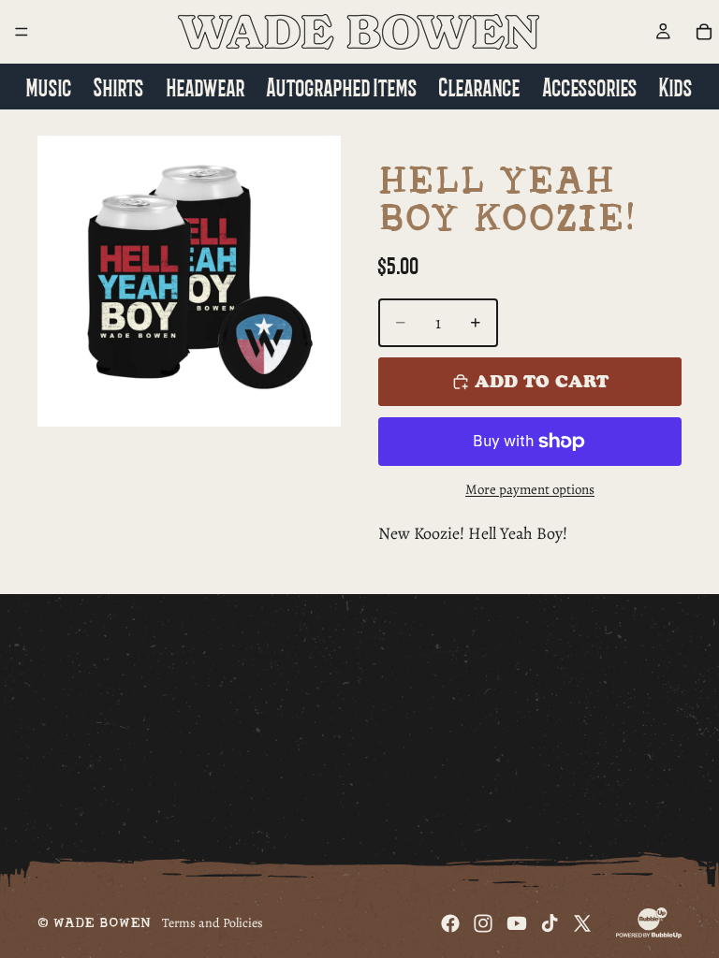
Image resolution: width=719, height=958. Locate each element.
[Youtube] (517, 923)
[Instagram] (483, 923)
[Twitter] (582, 923)
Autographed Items (342, 86)
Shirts (119, 86)
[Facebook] (450, 923)
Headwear (206, 86)
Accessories (590, 86)
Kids (676, 86)
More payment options (529, 489)
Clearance (480, 86)
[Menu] (21, 31)
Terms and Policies (212, 923)
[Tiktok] (549, 923)
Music (49, 86)
